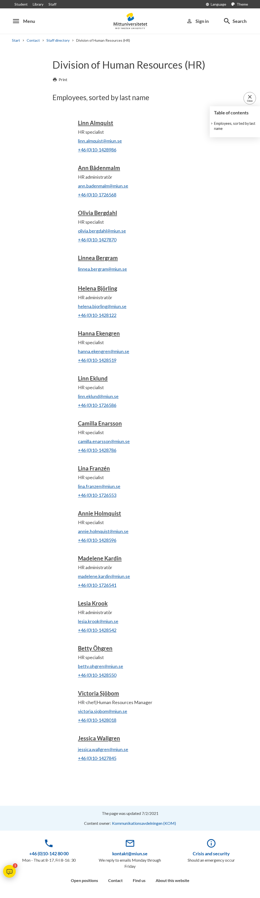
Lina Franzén (94, 468)
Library (38, 4)
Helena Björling (97, 288)
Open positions (84, 880)
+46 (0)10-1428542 (97, 630)
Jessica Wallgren (99, 738)
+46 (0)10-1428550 (97, 675)
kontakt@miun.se (130, 853)
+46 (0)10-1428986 (97, 150)
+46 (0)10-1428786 (97, 450)
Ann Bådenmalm (99, 167)
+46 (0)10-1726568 (97, 194)
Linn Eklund (93, 378)
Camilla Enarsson (100, 423)
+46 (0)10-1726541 (97, 585)
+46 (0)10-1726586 (97, 405)
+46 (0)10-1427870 (97, 239)
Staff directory (58, 40)
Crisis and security (211, 853)
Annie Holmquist (99, 513)
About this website (172, 880)
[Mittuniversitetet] (130, 21)
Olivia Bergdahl (97, 212)
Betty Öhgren (95, 648)
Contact (33, 40)
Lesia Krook (93, 603)
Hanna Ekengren (99, 333)
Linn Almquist (95, 122)
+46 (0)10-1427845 (97, 758)
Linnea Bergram (98, 257)
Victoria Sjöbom (98, 693)
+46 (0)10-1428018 (97, 720)
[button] (9, 871)
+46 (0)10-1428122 (97, 315)
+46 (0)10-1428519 (97, 360)
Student (21, 4)
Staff (52, 4)
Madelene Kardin (100, 558)
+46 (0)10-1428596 (97, 540)
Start (16, 40)
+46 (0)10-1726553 (97, 495)
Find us (139, 880)
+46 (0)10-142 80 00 (49, 853)
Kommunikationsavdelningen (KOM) (144, 823)
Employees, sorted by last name (234, 126)
